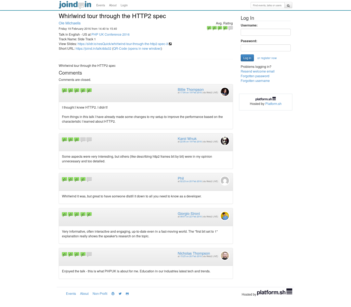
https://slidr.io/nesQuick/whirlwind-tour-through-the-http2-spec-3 (123, 43)
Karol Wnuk (187, 138)
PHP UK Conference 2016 (110, 34)
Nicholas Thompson (194, 253)
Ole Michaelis (70, 22)
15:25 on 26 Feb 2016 (191, 256)
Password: (249, 41)
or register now (267, 58)
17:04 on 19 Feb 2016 (191, 92)
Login (124, 5)
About (113, 5)
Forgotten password (255, 76)
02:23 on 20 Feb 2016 (191, 181)
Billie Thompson (191, 89)
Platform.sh (273, 103)
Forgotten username (255, 80)
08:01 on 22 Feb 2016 (191, 216)
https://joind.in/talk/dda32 (93, 48)
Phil (181, 178)
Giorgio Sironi (189, 213)
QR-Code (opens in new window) (137, 48)
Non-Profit (100, 293)
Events (100, 5)
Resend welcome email (258, 71)
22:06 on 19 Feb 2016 (191, 141)
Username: (249, 25)
